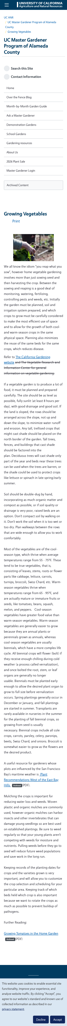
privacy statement (13, 1009)
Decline (41, 1019)
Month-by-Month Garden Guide (27, 106)
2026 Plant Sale (16, 161)
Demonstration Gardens (21, 125)
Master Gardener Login (21, 170)
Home (10, 88)
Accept (57, 1019)
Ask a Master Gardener (21, 115)
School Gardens (16, 134)
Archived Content (17, 185)
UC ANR (8, 17)
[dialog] (33, 1002)
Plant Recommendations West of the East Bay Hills (31, 779)
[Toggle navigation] (6, 4)
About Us (12, 152)
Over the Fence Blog (19, 97)
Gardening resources (19, 143)
